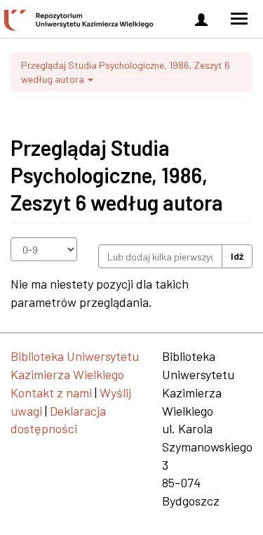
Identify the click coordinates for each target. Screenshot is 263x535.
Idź (237, 256)
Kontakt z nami (51, 392)
